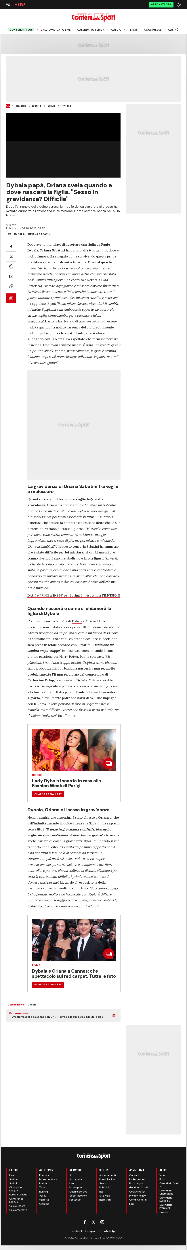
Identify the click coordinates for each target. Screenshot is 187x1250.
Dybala (67, 106)
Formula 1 (44, 1175)
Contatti (134, 1175)
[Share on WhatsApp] (11, 266)
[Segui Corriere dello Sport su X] (93, 1222)
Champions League (16, 1189)
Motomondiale (48, 1179)
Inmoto (73, 1183)
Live (21, 4)
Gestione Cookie (139, 1187)
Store (102, 1183)
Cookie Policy (137, 1191)
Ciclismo (44, 1203)
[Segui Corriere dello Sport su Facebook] (85, 1222)
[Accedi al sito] (179, 4)
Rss (101, 1191)
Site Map (104, 1195)
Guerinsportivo (78, 1191)
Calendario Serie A (91, 29)
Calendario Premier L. (165, 1206)
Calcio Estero (17, 1205)
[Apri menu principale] (8, 4)
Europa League (18, 1194)
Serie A (36, 106)
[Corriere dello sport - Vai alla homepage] (93, 17)
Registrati (105, 1199)
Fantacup (75, 1199)
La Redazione (137, 1179)
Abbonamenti (107, 1175)
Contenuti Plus (21, 29)
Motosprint (76, 1187)
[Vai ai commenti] (11, 298)
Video (162, 1175)
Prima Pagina (107, 1179)
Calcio (116, 29)
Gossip (37, 775)
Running (44, 1191)
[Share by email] (11, 276)
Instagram (91, 1231)
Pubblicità (105, 1187)
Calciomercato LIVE (56, 29)
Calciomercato (18, 1209)
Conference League (16, 1200)
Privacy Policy (137, 1195)
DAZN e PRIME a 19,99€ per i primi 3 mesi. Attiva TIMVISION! (73, 595)
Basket (43, 1183)
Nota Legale (136, 1183)
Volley (42, 1195)
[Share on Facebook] (11, 246)
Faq (131, 1203)
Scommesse (153, 29)
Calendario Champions (166, 1192)
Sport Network (78, 1195)
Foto (162, 1179)
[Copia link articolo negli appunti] (11, 286)
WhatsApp (110, 1231)
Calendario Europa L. (165, 1199)
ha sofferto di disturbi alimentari (88, 870)
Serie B (13, 1183)
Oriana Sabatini (39, 234)
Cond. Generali (138, 1199)
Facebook (77, 1231)
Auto (72, 1175)
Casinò (173, 29)
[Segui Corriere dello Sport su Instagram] (102, 1222)
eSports (44, 1199)
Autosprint (75, 1179)
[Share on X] (11, 256)
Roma (51, 106)
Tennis (133, 29)
